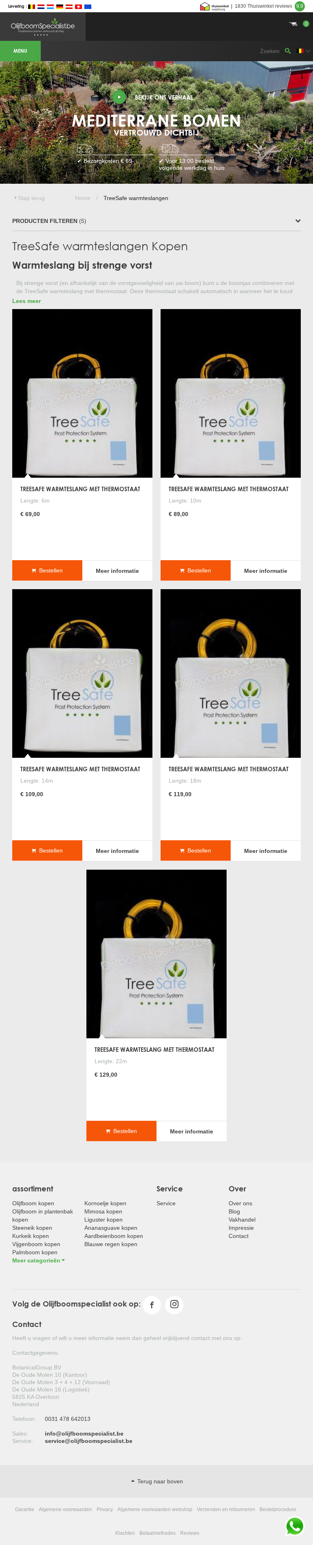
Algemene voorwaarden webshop (154, 1509)
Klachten (125, 1533)
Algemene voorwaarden (65, 1509)
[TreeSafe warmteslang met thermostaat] (82, 393)
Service (166, 1203)
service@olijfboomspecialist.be (88, 1441)
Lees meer (26, 301)
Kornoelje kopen (105, 1203)
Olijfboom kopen (33, 1203)
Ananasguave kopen (110, 1227)
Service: (22, 1441)
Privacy (105, 1509)
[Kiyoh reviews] (214, 6)
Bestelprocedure (278, 1509)
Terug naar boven (159, 1481)
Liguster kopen (103, 1219)
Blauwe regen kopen (110, 1244)
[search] (288, 51)
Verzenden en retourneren (226, 1509)
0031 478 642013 (67, 1419)
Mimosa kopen (103, 1211)
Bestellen (49, 570)
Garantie (24, 1509)
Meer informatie (117, 570)
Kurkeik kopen (30, 1236)
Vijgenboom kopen (36, 1244)
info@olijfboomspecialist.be (84, 1433)
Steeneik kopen (32, 1227)
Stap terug (31, 198)
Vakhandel (242, 1219)
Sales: (20, 1433)
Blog (234, 1211)
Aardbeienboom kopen (113, 1236)
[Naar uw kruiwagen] (156, 14)
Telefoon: (24, 1419)
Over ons (240, 1203)
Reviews (189, 1533)
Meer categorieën (36, 1260)
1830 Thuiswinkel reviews (269, 6)
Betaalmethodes (157, 1533)
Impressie (241, 1227)
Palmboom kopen (34, 1252)
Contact (239, 1236)
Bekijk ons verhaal (164, 97)
